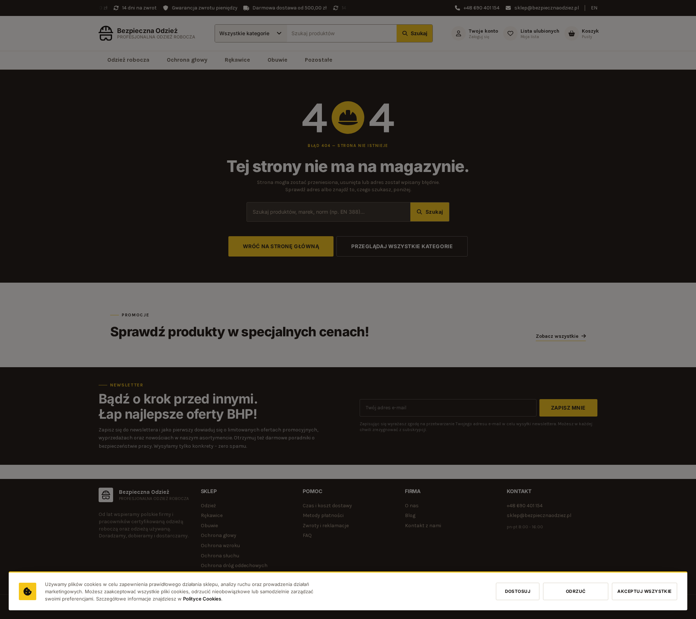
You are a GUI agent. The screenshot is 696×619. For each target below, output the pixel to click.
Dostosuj (518, 591)
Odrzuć (576, 591)
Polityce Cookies (202, 599)
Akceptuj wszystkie (644, 591)
